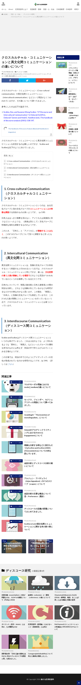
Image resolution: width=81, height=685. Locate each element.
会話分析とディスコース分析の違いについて (38, 464)
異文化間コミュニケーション (18, 76)
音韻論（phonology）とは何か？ (73, 115)
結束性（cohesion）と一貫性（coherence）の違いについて (39, 596)
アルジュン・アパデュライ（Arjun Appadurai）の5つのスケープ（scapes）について (38, 481)
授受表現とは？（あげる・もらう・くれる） (73, 97)
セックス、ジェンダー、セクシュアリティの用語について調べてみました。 (38, 402)
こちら (10, 364)
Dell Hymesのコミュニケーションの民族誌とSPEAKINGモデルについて (67, 626)
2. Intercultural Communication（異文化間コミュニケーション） (26, 169)
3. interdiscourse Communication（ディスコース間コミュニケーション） (27, 176)
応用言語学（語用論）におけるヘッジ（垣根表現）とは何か (40, 625)
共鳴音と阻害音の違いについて (73, 131)
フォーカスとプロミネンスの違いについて (73, 149)
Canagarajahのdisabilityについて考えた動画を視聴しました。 (40, 655)
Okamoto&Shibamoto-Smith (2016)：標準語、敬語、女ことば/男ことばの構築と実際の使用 (67, 597)
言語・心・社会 (48, 9)
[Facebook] (10, 80)
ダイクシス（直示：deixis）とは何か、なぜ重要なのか (13, 625)
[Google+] (44, 80)
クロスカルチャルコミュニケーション (34, 74)
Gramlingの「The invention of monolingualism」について (37, 416)
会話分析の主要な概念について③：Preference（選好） (37, 495)
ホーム (4, 9)
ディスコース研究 (29, 14)
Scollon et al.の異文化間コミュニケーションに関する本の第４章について (38, 527)
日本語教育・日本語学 (64, 9)
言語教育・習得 (35, 9)
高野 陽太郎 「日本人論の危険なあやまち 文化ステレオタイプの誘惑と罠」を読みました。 (14, 656)
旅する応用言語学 (47, 679)
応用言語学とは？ (21, 9)
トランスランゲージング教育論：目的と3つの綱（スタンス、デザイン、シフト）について (74, 75)
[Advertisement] (40, 34)
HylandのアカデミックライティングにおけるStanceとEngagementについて (37, 433)
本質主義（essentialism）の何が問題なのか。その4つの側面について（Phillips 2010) (14, 597)
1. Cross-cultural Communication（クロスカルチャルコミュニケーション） (27, 162)
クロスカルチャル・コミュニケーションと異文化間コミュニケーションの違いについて (37, 16)
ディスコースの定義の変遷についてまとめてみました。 (38, 510)
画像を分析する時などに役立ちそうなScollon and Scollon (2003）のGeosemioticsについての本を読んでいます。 (38, 449)
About (10, 9)
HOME (5, 14)
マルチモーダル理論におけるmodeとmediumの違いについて (37, 385)
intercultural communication (12, 74)
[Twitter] (27, 80)
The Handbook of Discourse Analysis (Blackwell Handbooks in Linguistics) (28, 130)
